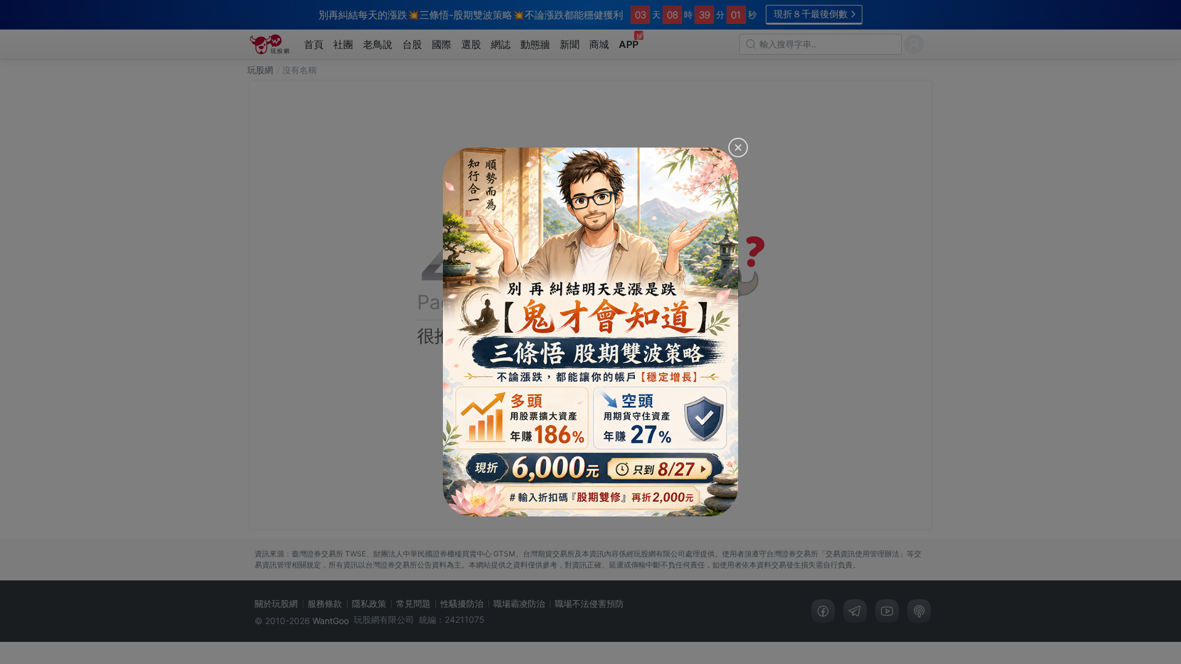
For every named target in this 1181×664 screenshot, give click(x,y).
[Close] (738, 147)
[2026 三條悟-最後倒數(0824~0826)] (590, 332)
